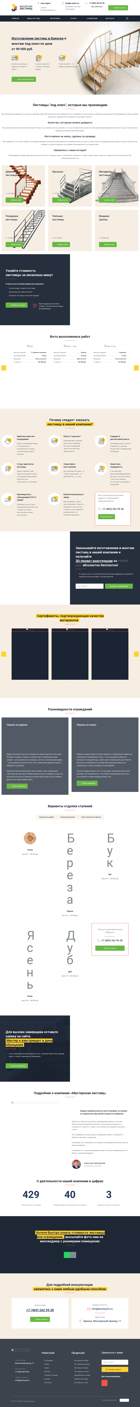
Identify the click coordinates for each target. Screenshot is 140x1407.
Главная (15, 18)
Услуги (73, 18)
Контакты (110, 18)
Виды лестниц (33, 18)
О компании (92, 18)
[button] (3, 367)
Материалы (55, 18)
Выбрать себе (16, 200)
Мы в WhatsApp (96, 6)
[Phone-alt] (73, 1255)
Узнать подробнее (18, 786)
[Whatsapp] (67, 1255)
